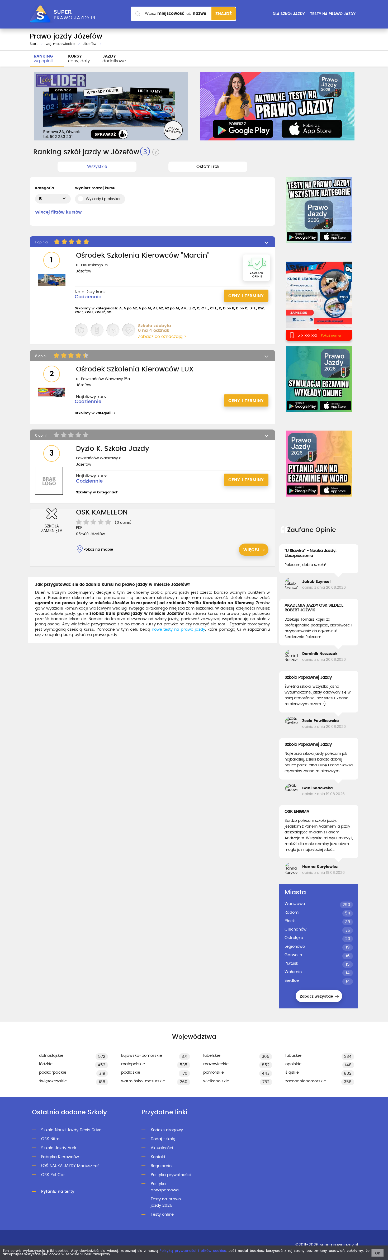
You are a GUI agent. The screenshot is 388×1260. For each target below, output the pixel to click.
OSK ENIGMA (297, 811)
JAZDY (114, 58)
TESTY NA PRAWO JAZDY (333, 14)
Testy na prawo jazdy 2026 (166, 1202)
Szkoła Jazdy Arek (58, 1148)
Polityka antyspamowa (165, 1187)
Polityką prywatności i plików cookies (192, 1251)
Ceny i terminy (246, 296)
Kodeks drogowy (167, 1130)
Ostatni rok (207, 166)
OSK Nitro (50, 1139)
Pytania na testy (57, 1192)
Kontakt (158, 1157)
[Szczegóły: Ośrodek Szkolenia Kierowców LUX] (51, 393)
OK (377, 1253)
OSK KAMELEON (102, 512)
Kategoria (44, 188)
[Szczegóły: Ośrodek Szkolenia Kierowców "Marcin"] (51, 280)
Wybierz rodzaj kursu (95, 188)
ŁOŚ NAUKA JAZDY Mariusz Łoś (70, 1166)
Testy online (162, 1214)
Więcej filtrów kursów (58, 212)
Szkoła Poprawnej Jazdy (308, 677)
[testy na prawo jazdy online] (319, 210)
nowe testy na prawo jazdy (178, 629)
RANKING (43, 58)
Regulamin (161, 1166)
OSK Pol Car (53, 1175)
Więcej (251, 550)
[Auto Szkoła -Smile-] (318, 301)
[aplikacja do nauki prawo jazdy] (277, 106)
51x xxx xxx (307, 335)
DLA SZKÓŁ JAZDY (289, 14)
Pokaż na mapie (98, 549)
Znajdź (223, 14)
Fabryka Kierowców (60, 1157)
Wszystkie (97, 166)
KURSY (79, 58)
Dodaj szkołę (163, 1139)
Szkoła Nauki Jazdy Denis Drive (71, 1130)
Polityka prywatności (171, 1175)
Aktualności (162, 1148)
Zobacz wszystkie (317, 996)
